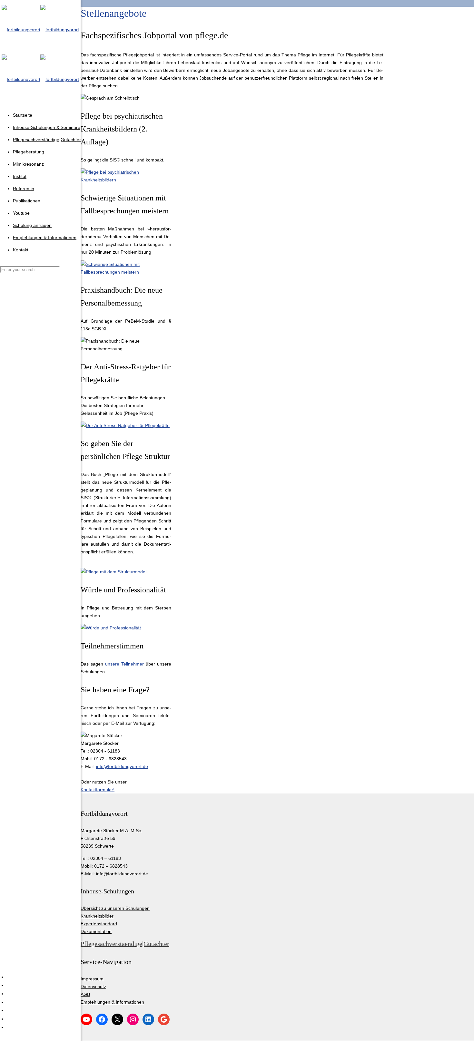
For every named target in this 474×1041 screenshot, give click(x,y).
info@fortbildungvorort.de (122, 766)
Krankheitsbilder (97, 916)
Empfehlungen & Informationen (112, 1002)
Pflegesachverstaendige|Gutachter (125, 943)
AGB (85, 994)
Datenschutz (93, 986)
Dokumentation (96, 931)
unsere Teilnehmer (124, 663)
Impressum (92, 978)
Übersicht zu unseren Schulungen (115, 908)
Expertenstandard (99, 923)
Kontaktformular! (97, 789)
